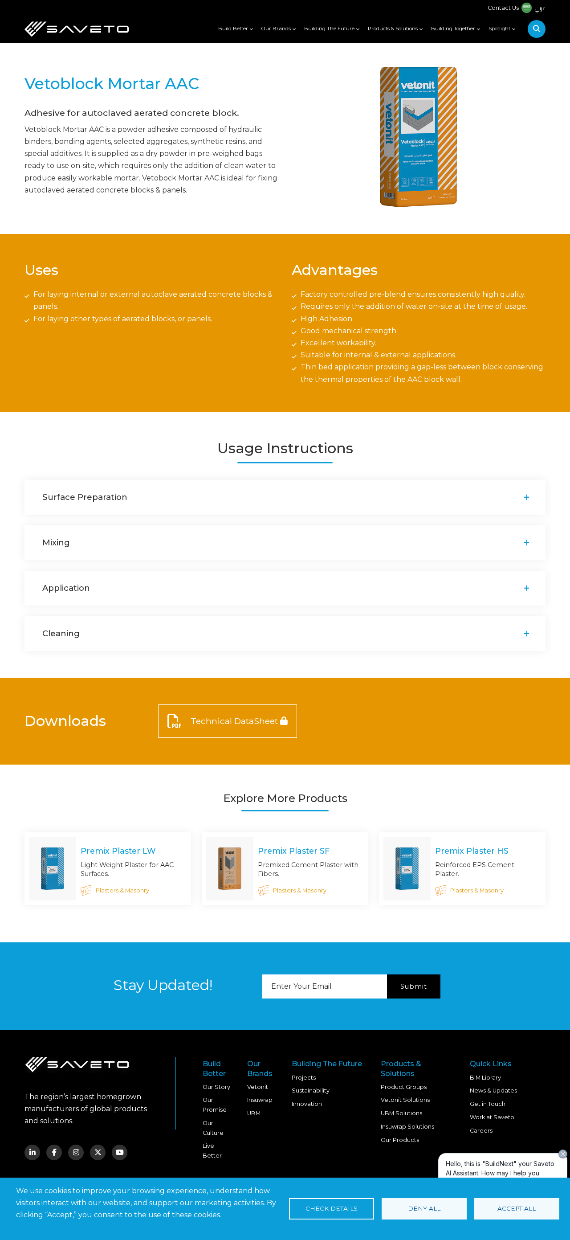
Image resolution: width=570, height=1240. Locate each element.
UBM (254, 1113)
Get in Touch (487, 1104)
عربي (540, 8)
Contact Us (503, 7)
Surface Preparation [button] (84, 497)
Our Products (400, 1140)
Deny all (424, 1208)
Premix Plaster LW (118, 850)
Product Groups (404, 1087)
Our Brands (276, 28)
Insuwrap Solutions (407, 1126)
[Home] (76, 29)
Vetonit (257, 1087)
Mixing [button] (56, 542)
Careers (481, 1130)
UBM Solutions (401, 1113)
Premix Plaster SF (294, 850)
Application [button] (66, 588)
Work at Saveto (492, 1117)
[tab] (285, 497)
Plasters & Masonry (122, 890)
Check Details (331, 1208)
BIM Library (485, 1077)
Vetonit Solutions (405, 1100)
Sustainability (311, 1090)
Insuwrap (260, 1100)
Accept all (516, 1208)
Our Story (216, 1087)
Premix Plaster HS (472, 850)
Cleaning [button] (61, 633)
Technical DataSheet (234, 721)
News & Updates (493, 1090)
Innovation (307, 1104)
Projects (304, 1077)
